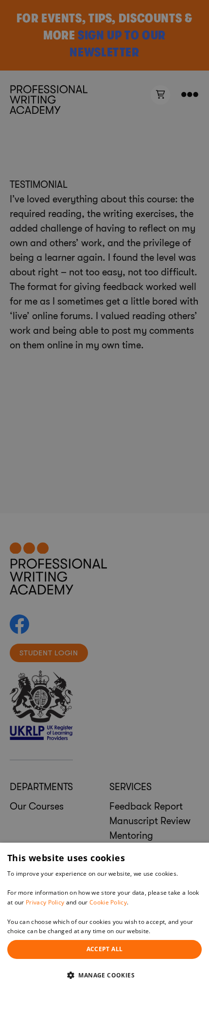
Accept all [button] (105, 949)
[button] (104, 975)
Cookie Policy (108, 902)
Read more (167, 931)
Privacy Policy (45, 902)
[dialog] (104, 927)
